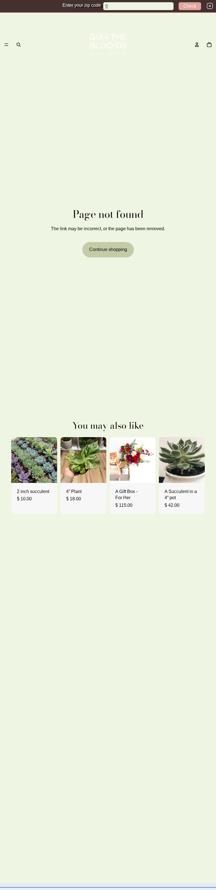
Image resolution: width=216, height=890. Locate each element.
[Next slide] (198, 460)
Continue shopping (108, 249)
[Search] (18, 44)
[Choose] (48, 474)
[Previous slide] (165, 460)
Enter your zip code (81, 5)
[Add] (196, 474)
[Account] (197, 44)
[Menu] (6, 44)
